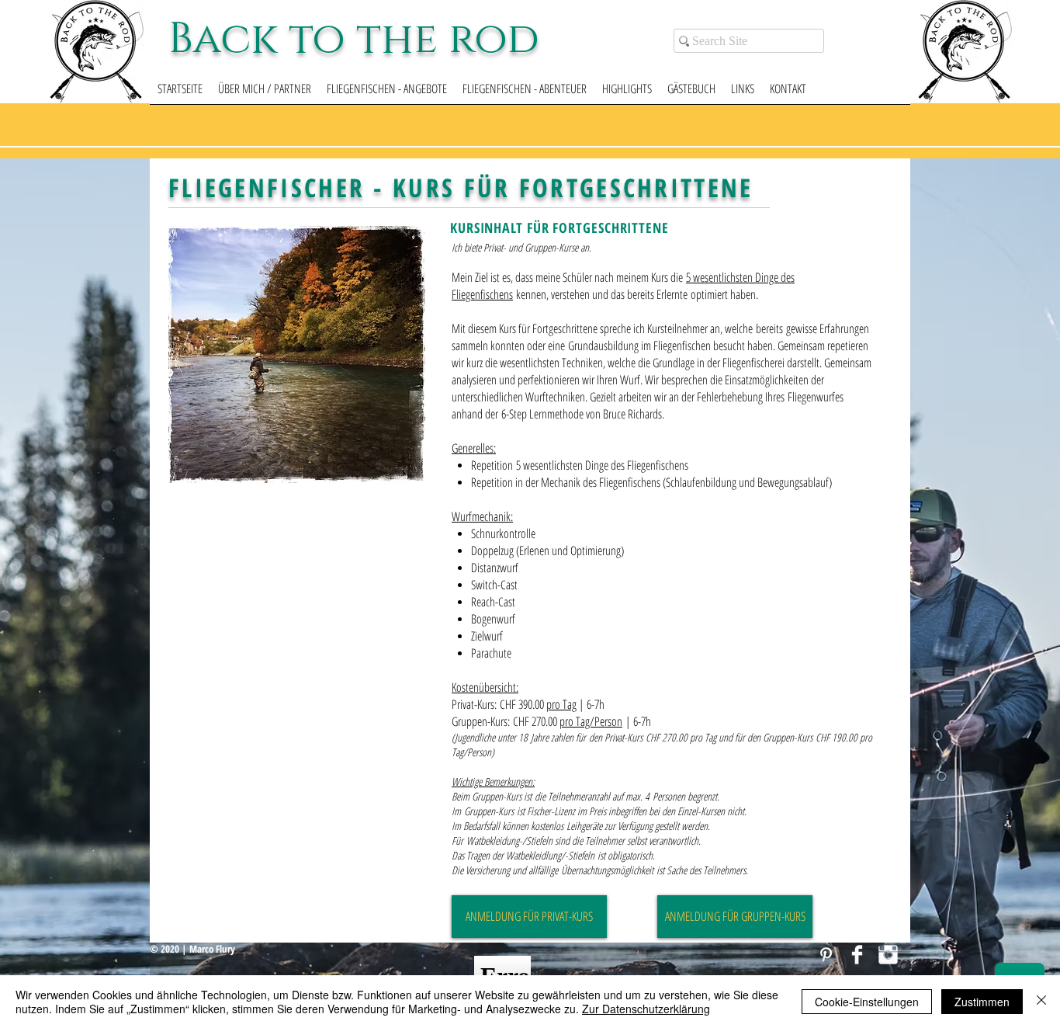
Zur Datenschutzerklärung (646, 1008)
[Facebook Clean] (857, 954)
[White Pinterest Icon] (826, 954)
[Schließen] (1041, 1002)
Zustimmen (982, 1001)
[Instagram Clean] (888, 954)
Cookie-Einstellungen (867, 1001)
